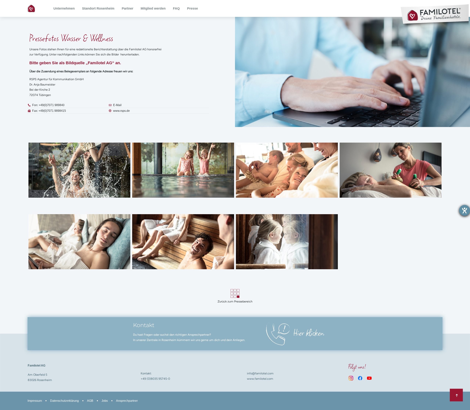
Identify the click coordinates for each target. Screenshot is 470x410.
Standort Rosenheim (98, 8)
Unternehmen (64, 8)
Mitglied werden (153, 8)
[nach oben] (456, 395)
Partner (127, 8)
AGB (90, 400)
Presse (192, 8)
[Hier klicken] (277, 333)
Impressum (35, 400)
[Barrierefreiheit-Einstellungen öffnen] (464, 210)
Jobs (105, 400)
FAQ (176, 8)
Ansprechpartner (127, 400)
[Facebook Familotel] (360, 378)
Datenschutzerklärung (64, 400)
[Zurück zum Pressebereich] (235, 294)
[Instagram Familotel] (351, 378)
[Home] (31, 8)
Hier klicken (309, 332)
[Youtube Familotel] (369, 378)
